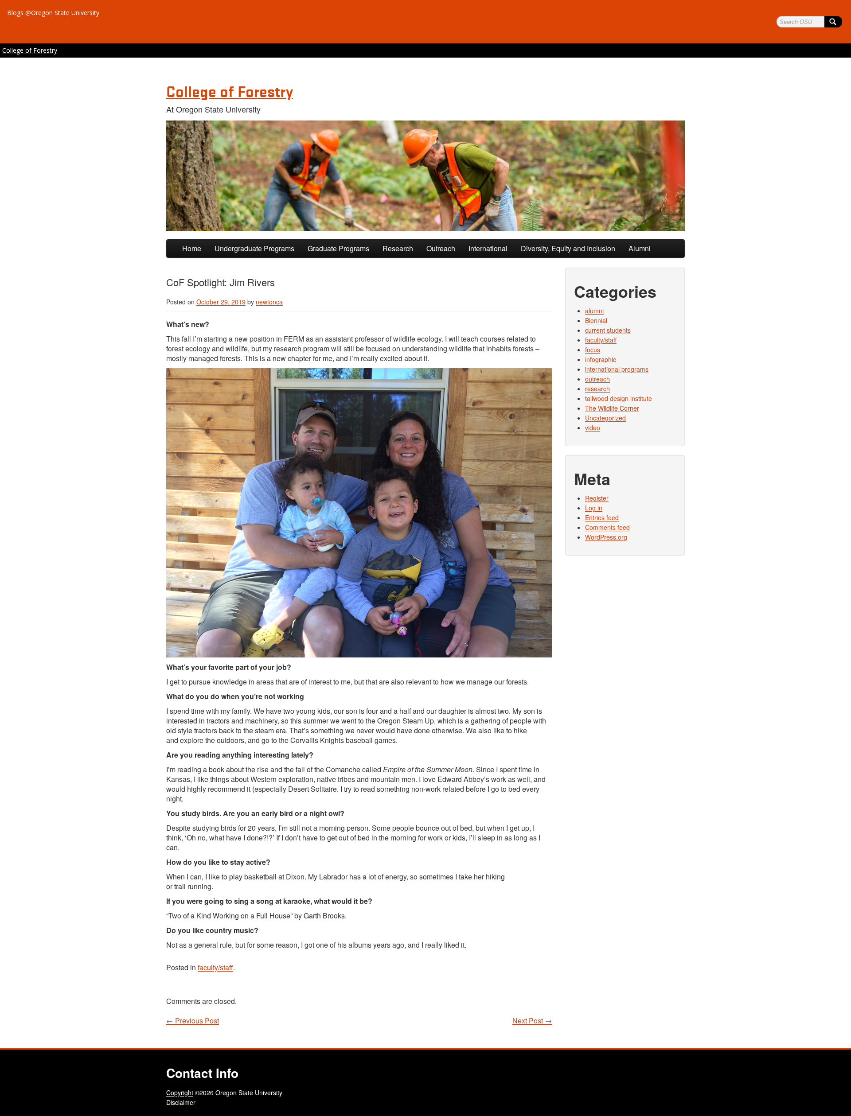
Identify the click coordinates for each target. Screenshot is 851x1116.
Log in (593, 507)
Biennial (596, 320)
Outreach (440, 248)
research (597, 388)
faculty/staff (215, 967)
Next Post (532, 1021)
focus (592, 349)
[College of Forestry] (425, 176)
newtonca (269, 301)
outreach (597, 378)
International (487, 248)
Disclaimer (180, 1102)
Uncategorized (605, 417)
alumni (594, 310)
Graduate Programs (338, 248)
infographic (600, 359)
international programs (616, 369)
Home (191, 248)
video (592, 427)
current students (608, 330)
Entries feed (602, 517)
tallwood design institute (618, 398)
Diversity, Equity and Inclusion (568, 248)
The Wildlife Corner (612, 408)
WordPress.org (606, 537)
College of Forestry (29, 50)
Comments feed (607, 527)
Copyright (179, 1092)
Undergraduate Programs (254, 248)
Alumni (639, 248)
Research (398, 248)
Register (597, 498)
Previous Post (192, 1021)
